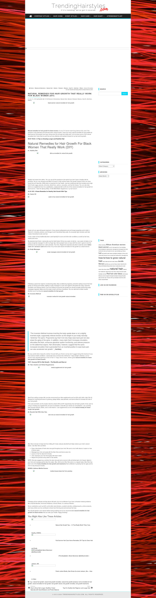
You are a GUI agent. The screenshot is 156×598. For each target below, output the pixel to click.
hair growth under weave (107, 253)
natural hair (116, 268)
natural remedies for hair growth (41, 584)
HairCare (89, 99)
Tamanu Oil (109, 277)
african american (102, 245)
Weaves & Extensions (54, 99)
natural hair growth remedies (53, 582)
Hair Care (85, 16)
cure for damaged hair (114, 247)
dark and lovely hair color (109, 251)
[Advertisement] (75, 33)
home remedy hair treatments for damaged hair (117, 255)
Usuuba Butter (105, 279)
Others (30, 100)
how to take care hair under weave (110, 261)
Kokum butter (117, 264)
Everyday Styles (42, 16)
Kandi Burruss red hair (109, 264)
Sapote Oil (108, 275)
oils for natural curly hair (118, 271)
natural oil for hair (109, 271)
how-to (102, 257)
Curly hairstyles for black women (105, 249)
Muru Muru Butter (105, 269)
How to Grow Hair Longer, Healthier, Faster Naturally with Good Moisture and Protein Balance (45, 588)
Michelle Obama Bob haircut (109, 266)
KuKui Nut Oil (123, 264)
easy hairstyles (118, 251)
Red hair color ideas (114, 273)
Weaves (80, 99)
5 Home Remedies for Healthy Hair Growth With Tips (51, 191)
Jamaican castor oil (40, 246)
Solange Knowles (122, 275)
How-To (84, 99)
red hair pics (125, 274)
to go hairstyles (115, 277)
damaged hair (116, 249)
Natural (70, 99)
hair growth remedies (69, 584)
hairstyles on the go (121, 253)
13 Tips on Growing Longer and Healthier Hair (50, 139)
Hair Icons (58, 16)
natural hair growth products (70, 582)
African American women (115, 244)
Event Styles (71, 16)
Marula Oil (101, 266)
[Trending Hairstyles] (30, 16)
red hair (104, 274)
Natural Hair (64, 99)
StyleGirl (40, 99)
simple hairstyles (114, 275)
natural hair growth (38, 582)
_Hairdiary (57, 349)
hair (100, 253)
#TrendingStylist (114, 16)
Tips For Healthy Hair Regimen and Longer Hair (76, 587)
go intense (123, 251)
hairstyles (115, 253)
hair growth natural (57, 584)
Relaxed (74, 99)
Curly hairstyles (122, 247)
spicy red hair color (103, 277)
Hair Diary (98, 16)
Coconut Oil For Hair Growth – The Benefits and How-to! (49, 362)
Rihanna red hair (102, 275)
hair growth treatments (82, 584)
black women (104, 247)
